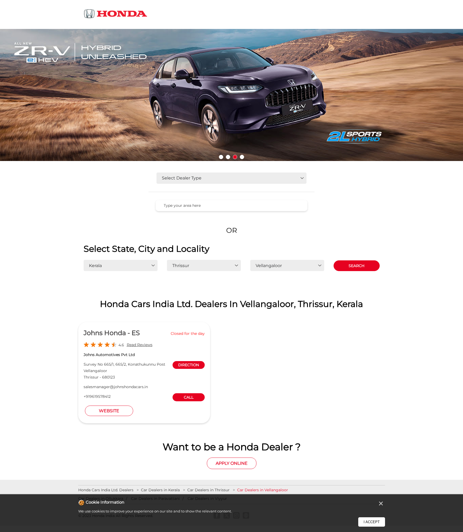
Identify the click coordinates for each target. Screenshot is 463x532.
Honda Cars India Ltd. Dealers (106, 490)
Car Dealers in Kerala (160, 490)
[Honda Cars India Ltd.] (115, 14)
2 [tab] (228, 157)
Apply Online (232, 463)
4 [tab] (242, 157)
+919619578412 (97, 396)
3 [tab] (235, 157)
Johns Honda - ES (112, 333)
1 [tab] (221, 157)
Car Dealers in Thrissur (208, 490)
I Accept (372, 522)
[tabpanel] (231, 96)
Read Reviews (139, 344)
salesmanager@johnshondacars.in (116, 386)
